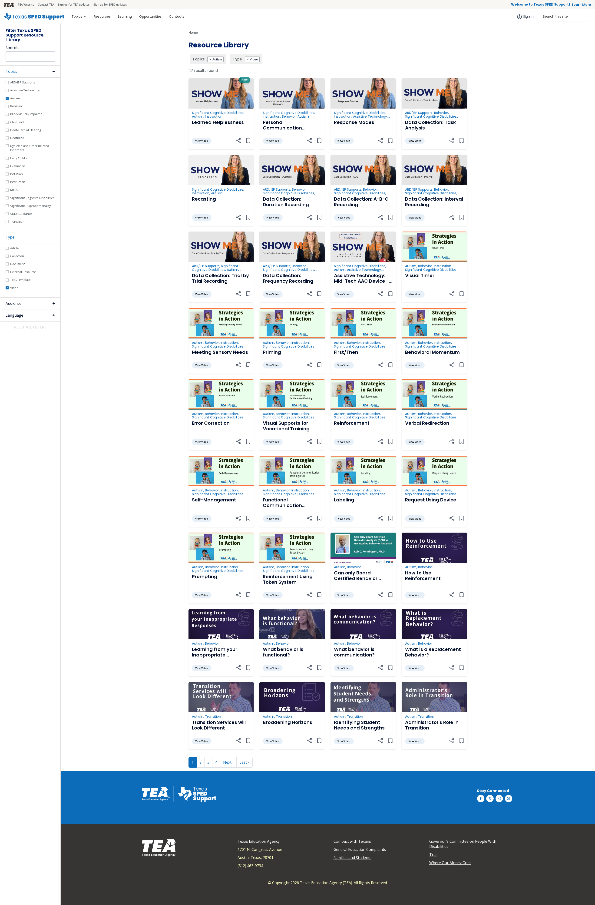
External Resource (23, 272)
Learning (125, 16)
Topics (77, 16)
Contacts (176, 16)
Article (14, 248)
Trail (433, 854)
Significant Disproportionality (30, 206)
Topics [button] (11, 71)
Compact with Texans (352, 841)
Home (193, 32)
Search (12, 47)
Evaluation (17, 166)
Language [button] (14, 315)
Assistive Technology (25, 90)
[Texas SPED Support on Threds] (508, 798)
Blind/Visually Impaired (26, 114)
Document (17, 264)
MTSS (14, 190)
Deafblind (17, 138)
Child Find (17, 122)
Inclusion (16, 174)
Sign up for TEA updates (74, 5)
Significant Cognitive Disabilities (32, 198)
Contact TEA (46, 5)
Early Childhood (21, 158)
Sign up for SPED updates (110, 5)
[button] (238, 140)
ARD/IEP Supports (22, 82)
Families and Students (352, 857)
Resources (102, 16)
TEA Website (26, 5)
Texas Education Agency (259, 841)
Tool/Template (20, 280)
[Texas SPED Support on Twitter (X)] (490, 798)
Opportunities (150, 16)
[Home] (34, 16)
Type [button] (10, 237)
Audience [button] (13, 303)
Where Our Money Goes (450, 862)
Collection (17, 256)
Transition (17, 221)
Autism (15, 98)
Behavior (16, 106)
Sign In (528, 16)
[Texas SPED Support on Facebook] (480, 798)
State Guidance (21, 214)
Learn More (581, 4)
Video (14, 288)
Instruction (17, 182)
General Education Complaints (360, 849)
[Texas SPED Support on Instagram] (499, 798)
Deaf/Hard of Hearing (25, 130)
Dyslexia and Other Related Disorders (29, 148)
